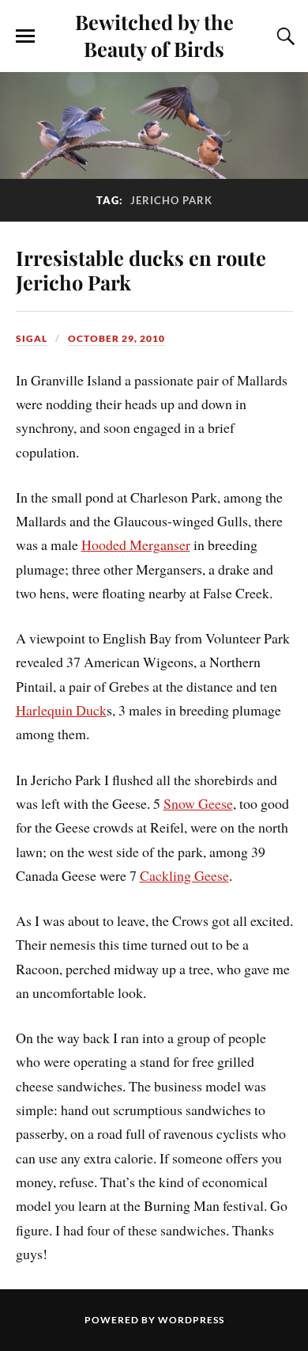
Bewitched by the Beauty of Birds (154, 35)
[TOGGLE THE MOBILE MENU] (25, 36)
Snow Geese (198, 803)
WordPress (191, 1320)
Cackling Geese (184, 875)
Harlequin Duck (61, 709)
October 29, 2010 (116, 338)
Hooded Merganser (135, 544)
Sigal (31, 338)
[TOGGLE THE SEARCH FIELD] (283, 36)
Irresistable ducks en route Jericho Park (141, 270)
